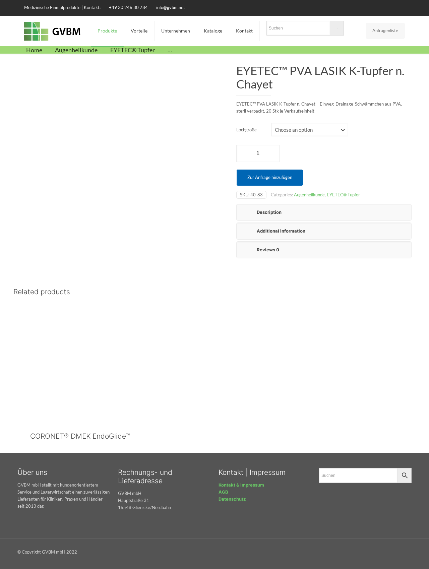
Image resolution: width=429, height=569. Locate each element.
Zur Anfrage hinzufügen (269, 177)
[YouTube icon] (392, 7)
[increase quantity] (272, 153)
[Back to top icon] (409, 549)
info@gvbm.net (170, 7)
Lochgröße (246, 129)
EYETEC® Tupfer (132, 50)
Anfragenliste (385, 30)
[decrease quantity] (244, 153)
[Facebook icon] (375, 7)
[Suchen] (305, 29)
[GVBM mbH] (52, 31)
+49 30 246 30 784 (128, 7)
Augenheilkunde (76, 50)
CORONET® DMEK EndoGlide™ (80, 436)
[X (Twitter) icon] (384, 7)
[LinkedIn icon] (401, 7)
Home (34, 50)
